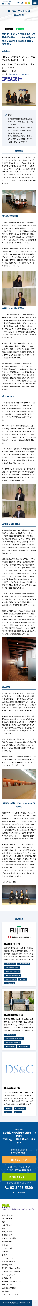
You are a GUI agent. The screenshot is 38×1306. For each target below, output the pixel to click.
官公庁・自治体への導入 (11, 1268)
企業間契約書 (10, 1046)
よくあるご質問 (7, 1248)
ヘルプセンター (7, 1225)
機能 (3, 1221)
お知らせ (5, 1245)
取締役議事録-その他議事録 (14, 1038)
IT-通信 (18, 1112)
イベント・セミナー (9, 1258)
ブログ (4, 1255)
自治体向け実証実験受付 (11, 1271)
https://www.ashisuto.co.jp (18, 74)
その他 (23, 979)
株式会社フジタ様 (12, 943)
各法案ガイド (7, 1235)
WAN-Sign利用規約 (9, 1288)
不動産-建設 (10, 983)
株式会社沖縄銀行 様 (13, 1014)
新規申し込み (22, 3)
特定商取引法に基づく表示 (11, 1281)
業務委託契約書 (24, 964)
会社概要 (5, 1291)
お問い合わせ (26, 3)
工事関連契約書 (11, 979)
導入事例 (5, 1251)
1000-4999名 (10, 964)
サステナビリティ (8, 1275)
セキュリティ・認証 (9, 1238)
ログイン (18, 3)
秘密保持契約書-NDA (12, 967)
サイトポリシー (7, 1284)
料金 (3, 1228)
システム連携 (7, 1241)
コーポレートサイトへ (10, 1294)
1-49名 (9, 1108)
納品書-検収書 (20, 1108)
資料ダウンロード (29, 3)
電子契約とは (7, 1231)
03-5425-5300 (21, 1187)
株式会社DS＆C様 (12, 1088)
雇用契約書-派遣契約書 (13, 975)
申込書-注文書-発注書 (13, 971)
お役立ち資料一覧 (8, 1261)
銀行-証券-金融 (24, 1046)
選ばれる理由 (7, 1218)
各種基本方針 (7, 1278)
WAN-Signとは (7, 1215)
